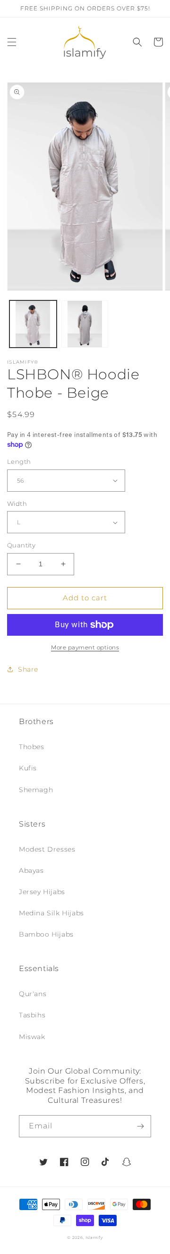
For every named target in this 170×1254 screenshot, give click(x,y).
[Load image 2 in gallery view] (85, 324)
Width (17, 503)
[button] (11, 42)
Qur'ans (32, 994)
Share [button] (28, 669)
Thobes (31, 746)
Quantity (21, 545)
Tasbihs (32, 1015)
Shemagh (36, 789)
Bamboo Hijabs (46, 934)
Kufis (28, 768)
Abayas (31, 870)
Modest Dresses (47, 849)
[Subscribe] (140, 1126)
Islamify (94, 1237)
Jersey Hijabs (42, 891)
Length (19, 461)
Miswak (32, 1036)
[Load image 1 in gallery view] (33, 324)
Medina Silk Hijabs (51, 913)
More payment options (85, 647)
